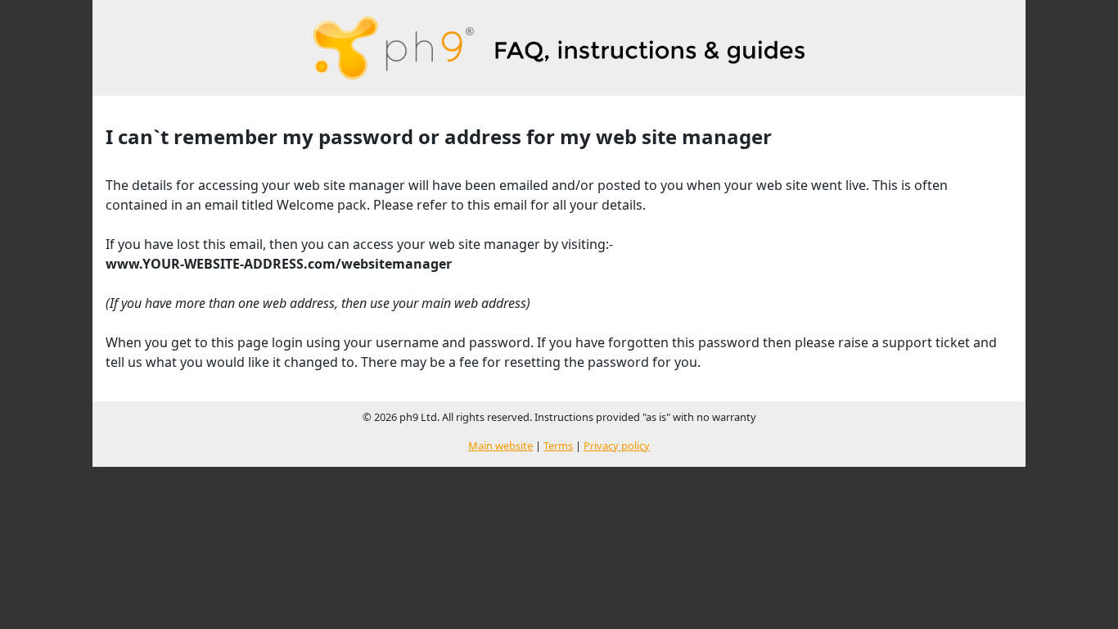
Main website (500, 445)
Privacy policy (617, 445)
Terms (558, 445)
